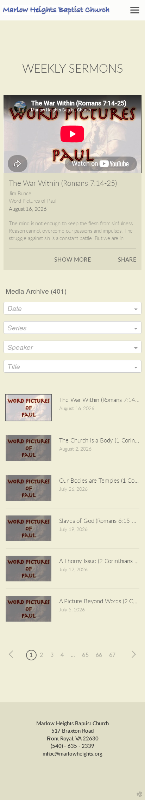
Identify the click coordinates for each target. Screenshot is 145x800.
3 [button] (51, 655)
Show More (72, 260)
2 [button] (41, 655)
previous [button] (13, 654)
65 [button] (85, 655)
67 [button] (112, 655)
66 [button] (99, 655)
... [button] (73, 655)
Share (127, 260)
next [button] (132, 654)
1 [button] (31, 655)
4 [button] (62, 655)
